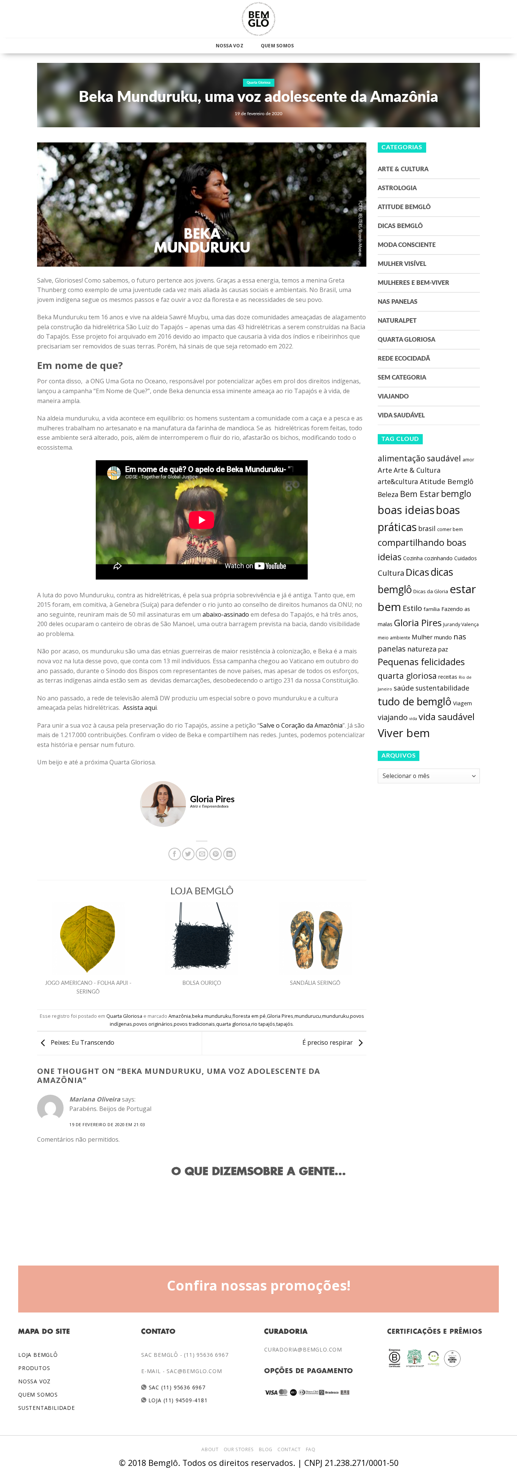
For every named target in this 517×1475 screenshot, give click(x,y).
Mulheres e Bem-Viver (413, 283)
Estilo (412, 608)
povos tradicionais (194, 1023)
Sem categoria (402, 378)
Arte (385, 470)
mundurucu (307, 1015)
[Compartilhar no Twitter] (188, 854)
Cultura (391, 573)
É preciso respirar (328, 1043)
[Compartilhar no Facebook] (174, 854)
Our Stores (239, 1449)
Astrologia (397, 188)
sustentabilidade (442, 687)
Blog (265, 1449)
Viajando (393, 397)
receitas (447, 676)
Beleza (388, 494)
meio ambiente (394, 637)
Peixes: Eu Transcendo (81, 1043)
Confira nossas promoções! (258, 1285)
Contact (289, 1449)
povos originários (153, 1023)
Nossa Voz (229, 45)
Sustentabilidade (46, 1407)
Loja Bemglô (38, 1354)
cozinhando (438, 558)
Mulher (422, 637)
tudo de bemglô (415, 701)
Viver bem (404, 733)
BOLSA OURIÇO (201, 983)
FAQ (311, 1449)
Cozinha (413, 558)
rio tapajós (263, 1023)
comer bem (450, 529)
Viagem (462, 703)
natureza (421, 648)
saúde (404, 688)
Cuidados (465, 558)
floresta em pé (249, 1015)
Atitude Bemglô (404, 207)
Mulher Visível (402, 264)
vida (413, 718)
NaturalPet (397, 321)
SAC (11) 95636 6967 (176, 1387)
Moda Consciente (407, 245)
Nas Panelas (397, 302)
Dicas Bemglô (400, 226)
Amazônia (179, 1015)
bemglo (456, 494)
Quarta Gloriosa (259, 82)
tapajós (284, 1023)
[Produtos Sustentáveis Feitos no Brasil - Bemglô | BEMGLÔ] (258, 19)
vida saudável (447, 717)
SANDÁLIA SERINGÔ (315, 983)
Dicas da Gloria (430, 591)
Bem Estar (419, 493)
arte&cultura (398, 481)
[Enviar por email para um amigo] (202, 854)
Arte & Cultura (403, 169)
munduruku (335, 1015)
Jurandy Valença (461, 624)
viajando (393, 717)
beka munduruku (211, 1015)
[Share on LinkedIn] (229, 854)
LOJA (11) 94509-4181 (177, 1400)
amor (468, 459)
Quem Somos (277, 45)
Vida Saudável (401, 415)
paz (443, 649)
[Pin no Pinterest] (215, 854)
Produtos (34, 1368)
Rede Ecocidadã (404, 359)
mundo (443, 637)
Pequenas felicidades (421, 662)
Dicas (417, 572)
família (432, 609)
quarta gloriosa (233, 1023)
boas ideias (406, 509)
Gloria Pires (280, 1015)
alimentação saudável (419, 458)
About (209, 1449)
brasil (427, 528)
